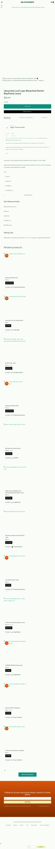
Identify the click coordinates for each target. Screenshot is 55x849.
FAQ (27, 825)
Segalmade (16, 502)
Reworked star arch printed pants (14, 320)
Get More (8, 325)
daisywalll (16, 330)
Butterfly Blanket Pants (11, 277)
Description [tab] (7, 117)
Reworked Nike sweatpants (12, 708)
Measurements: (8, 206)
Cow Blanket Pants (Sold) (12, 580)
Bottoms (31, 138)
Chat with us (28, 237)
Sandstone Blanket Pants (12, 405)
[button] (2, 5)
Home (7, 138)
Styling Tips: (7, 237)
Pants (12, 133)
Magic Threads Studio (17, 127)
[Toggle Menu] (2, 2)
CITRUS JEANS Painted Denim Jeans (15, 622)
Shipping (15, 825)
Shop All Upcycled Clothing (16, 138)
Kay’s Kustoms (17, 717)
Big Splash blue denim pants (13, 448)
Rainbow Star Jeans (10, 363)
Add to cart (27, 106)
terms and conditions (34, 806)
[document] (27, 846)
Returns (21, 825)
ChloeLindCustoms (19, 287)
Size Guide (8, 825)
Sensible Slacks (18, 372)
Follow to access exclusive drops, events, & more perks (27, 793)
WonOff (15, 458)
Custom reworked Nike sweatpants (14, 750)
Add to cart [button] (8, 368)
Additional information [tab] (26, 117)
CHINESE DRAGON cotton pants (13, 665)
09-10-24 (13, 135)
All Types (26, 138)
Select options (9, 282)
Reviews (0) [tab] (45, 117)
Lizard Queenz (17, 546)
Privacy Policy (34, 825)
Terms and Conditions (44, 825)
